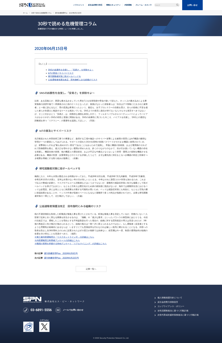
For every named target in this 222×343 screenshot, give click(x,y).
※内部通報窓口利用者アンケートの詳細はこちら (57, 240)
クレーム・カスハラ (144, 5)
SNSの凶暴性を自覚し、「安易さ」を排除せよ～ (71, 70)
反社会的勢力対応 (95, 5)
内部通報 (128, 5)
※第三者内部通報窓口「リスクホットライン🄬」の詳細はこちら (64, 237)
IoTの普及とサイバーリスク (61, 73)
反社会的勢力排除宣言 (168, 302)
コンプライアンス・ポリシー (171, 306)
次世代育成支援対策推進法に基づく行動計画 (178, 315)
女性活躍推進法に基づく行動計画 (173, 311)
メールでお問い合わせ (73, 310)
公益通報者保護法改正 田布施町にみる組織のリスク (72, 80)
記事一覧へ (91, 269)
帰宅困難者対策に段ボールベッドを (64, 76)
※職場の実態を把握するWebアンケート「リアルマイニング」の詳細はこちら (71, 244)
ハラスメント (78, 5)
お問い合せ (192, 5)
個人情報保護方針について (170, 298)
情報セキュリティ (113, 5)
